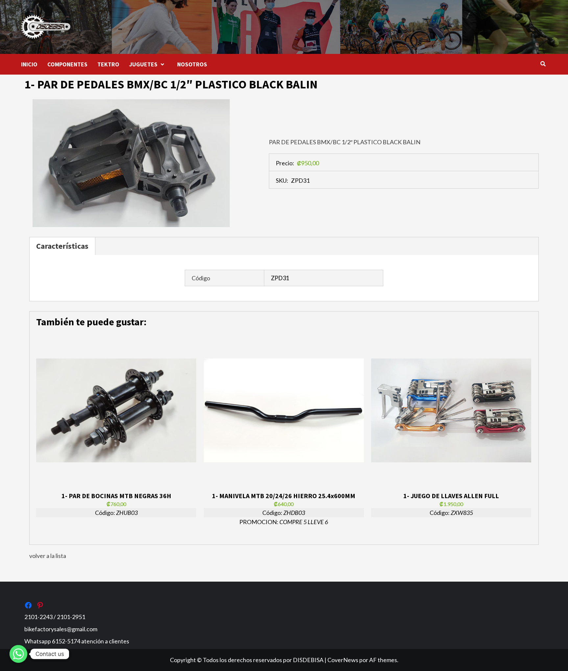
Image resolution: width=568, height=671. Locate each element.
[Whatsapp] (18, 654)
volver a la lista (47, 555)
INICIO (29, 64)
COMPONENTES (67, 64)
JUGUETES (143, 64)
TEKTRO (108, 64)
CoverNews (342, 659)
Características (62, 246)
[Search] (543, 64)
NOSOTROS (192, 64)
